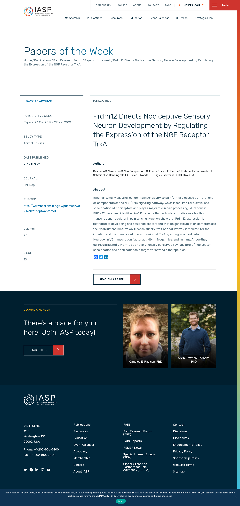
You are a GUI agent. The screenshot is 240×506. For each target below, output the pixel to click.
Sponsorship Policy (186, 458)
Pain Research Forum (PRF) (137, 433)
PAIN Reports (132, 441)
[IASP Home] (38, 11)
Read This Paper (111, 279)
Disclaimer (180, 431)
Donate (122, 5)
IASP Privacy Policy (106, 496)
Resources (80, 431)
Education (80, 438)
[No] (236, 497)
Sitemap (179, 471)
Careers (78, 465)
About (137, 5)
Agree (121, 501)
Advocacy (80, 451)
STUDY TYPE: (33, 136)
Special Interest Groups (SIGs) (139, 456)
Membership (81, 458)
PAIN (126, 424)
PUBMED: (30, 199)
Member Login (192, 5)
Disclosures (181, 438)
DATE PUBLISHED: (36, 157)
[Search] (179, 5)
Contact (153, 5)
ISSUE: (28, 253)
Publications (81, 424)
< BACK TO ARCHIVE (38, 101)
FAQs (168, 5)
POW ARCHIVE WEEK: (38, 116)
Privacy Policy (182, 451)
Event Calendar (83, 445)
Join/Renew (104, 5)
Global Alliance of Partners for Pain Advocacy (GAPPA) (136, 467)
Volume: (29, 229)
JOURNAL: (31, 178)
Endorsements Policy (187, 445)
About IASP (81, 471)
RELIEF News (132, 448)
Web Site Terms (183, 465)
